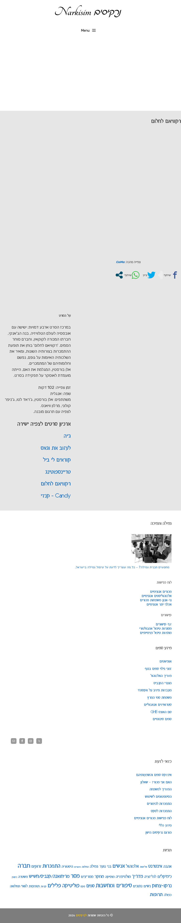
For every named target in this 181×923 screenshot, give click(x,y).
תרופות (156, 894)
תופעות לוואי (30, 886)
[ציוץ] (149, 275)
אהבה (167, 866)
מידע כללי (165, 825)
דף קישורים (164, 624)
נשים (147, 886)
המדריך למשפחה (160, 789)
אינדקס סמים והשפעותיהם (154, 775)
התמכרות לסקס (161, 811)
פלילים (54, 886)
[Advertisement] (90, 75)
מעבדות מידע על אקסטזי (155, 690)
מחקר (99, 876)
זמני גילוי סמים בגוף (158, 669)
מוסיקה (110, 876)
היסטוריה (67, 866)
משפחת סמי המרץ (159, 697)
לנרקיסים (81, 915)
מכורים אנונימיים (161, 591)
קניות (43, 886)
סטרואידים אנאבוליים (158, 704)
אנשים (118, 866)
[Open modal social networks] (119, 275)
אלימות (143, 867)
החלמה (85, 867)
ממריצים (87, 877)
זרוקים (36, 866)
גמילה (94, 866)
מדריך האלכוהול (161, 676)
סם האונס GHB (161, 712)
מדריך (137, 876)
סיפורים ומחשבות (114, 886)
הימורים (77, 867)
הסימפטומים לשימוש (158, 796)
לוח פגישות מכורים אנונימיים (153, 818)
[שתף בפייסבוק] (171, 275)
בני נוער (105, 866)
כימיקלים (164, 876)
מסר (75, 876)
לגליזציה (150, 877)
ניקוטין (14, 877)
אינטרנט (155, 866)
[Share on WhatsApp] (131, 275)
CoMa (120, 262)
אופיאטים (166, 661)
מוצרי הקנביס (163, 683)
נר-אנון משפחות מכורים (156, 600)
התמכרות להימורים (159, 803)
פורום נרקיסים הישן (158, 832)
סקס (83, 886)
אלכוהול (132, 866)
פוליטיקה (70, 886)
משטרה (23, 876)
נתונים (137, 886)
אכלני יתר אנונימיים (159, 604)
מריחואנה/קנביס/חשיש (49, 876)
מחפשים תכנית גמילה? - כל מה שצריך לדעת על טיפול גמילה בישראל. (122, 567)
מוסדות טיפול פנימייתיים (156, 633)
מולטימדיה (123, 877)
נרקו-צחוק (162, 885)
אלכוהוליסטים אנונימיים (157, 596)
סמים (90, 886)
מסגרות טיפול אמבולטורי (155, 628)
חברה (24, 866)
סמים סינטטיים (162, 719)
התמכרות (51, 866)
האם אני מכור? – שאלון (156, 782)
